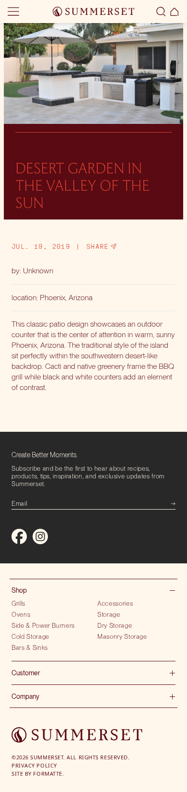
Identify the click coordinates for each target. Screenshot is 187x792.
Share (97, 246)
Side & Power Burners (43, 625)
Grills (18, 603)
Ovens (21, 614)
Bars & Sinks (30, 647)
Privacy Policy (34, 765)
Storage (108, 614)
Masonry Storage (122, 636)
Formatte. (48, 773)
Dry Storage (114, 625)
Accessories (115, 603)
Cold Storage (30, 636)
